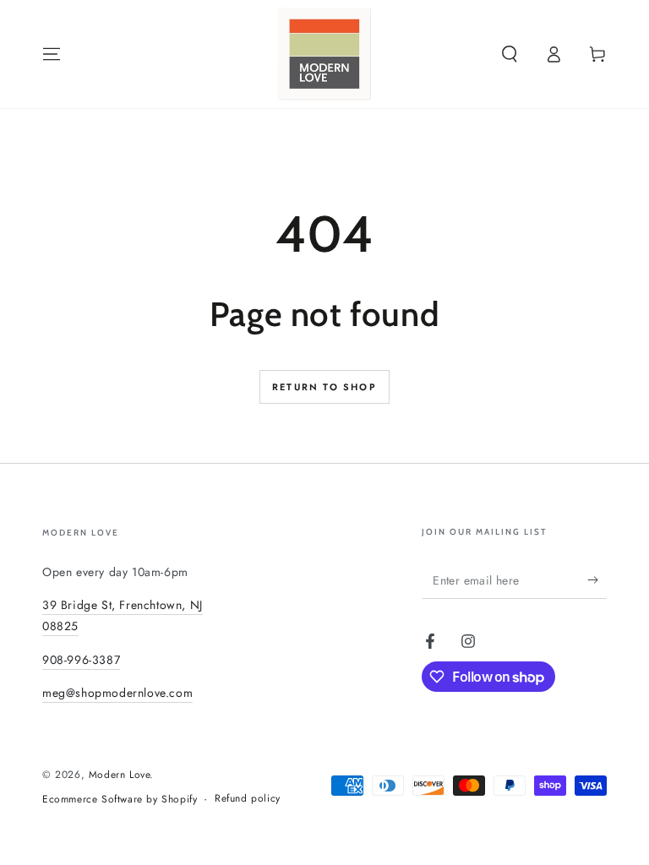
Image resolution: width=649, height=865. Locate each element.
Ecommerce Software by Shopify (119, 799)
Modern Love (119, 774)
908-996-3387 (81, 659)
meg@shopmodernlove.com (117, 692)
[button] (510, 54)
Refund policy (248, 799)
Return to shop (324, 387)
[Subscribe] (597, 579)
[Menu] (52, 54)
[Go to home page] (324, 54)
